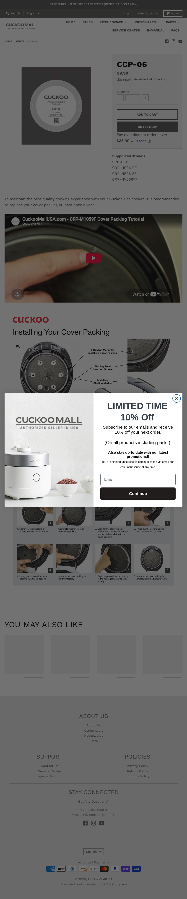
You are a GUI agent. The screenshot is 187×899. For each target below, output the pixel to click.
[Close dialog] (177, 398)
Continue (138, 493)
